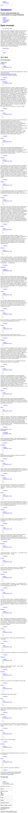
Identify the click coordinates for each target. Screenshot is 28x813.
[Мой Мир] (5, 57)
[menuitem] (15, 1)
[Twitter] (2, 57)
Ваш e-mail (3, 809)
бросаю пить (6, 48)
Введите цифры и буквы (6, 805)
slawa (4, 112)
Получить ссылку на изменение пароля (9, 811)
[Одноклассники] (4, 57)
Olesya (4, 52)
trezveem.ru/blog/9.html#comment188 (8, 74)
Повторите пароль (5, 802)
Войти (2, 793)
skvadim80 (5, 432)
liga (4, 409)
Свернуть (5, 77)
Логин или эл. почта (5, 786)
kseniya (4, 477)
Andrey (4, 66)
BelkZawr (5, 81)
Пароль (2, 788)
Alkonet (4, 342)
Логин (2, 795)
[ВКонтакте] (1, 57)
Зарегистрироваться (5, 807)
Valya (4, 494)
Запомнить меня (4, 791)
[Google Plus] (7, 57)
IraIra (4, 463)
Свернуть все (3, 62)
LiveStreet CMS (10, 774)
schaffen (5, 447)
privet (4, 392)
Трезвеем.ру (6, 9)
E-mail (2, 797)
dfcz (4, 700)
